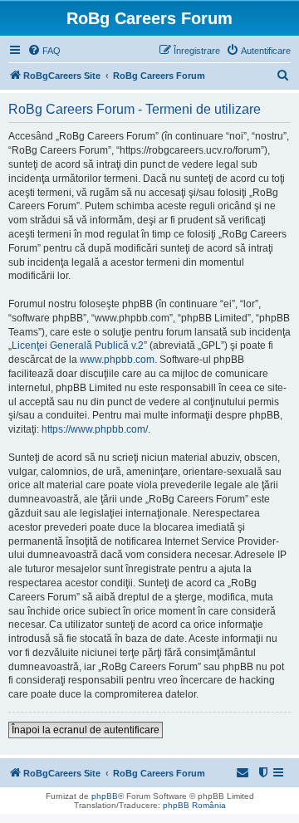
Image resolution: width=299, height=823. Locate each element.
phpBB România (194, 805)
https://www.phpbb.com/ (95, 429)
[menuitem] (44, 51)
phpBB (104, 796)
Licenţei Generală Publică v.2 (78, 345)
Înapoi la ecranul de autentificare (85, 730)
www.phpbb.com (117, 359)
